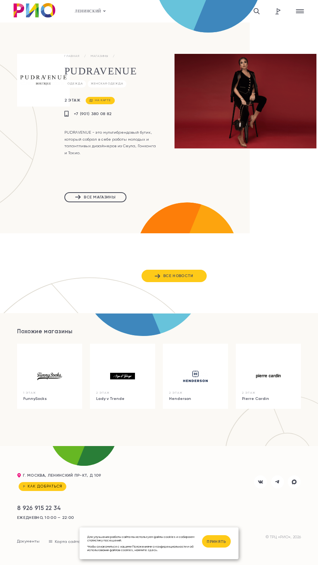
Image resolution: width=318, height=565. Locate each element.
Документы (28, 541)
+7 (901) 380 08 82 (93, 113)
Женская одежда (107, 83)
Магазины (100, 56)
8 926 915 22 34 (39, 508)
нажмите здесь (146, 550)
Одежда (75, 83)
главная (72, 56)
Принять (216, 541)
